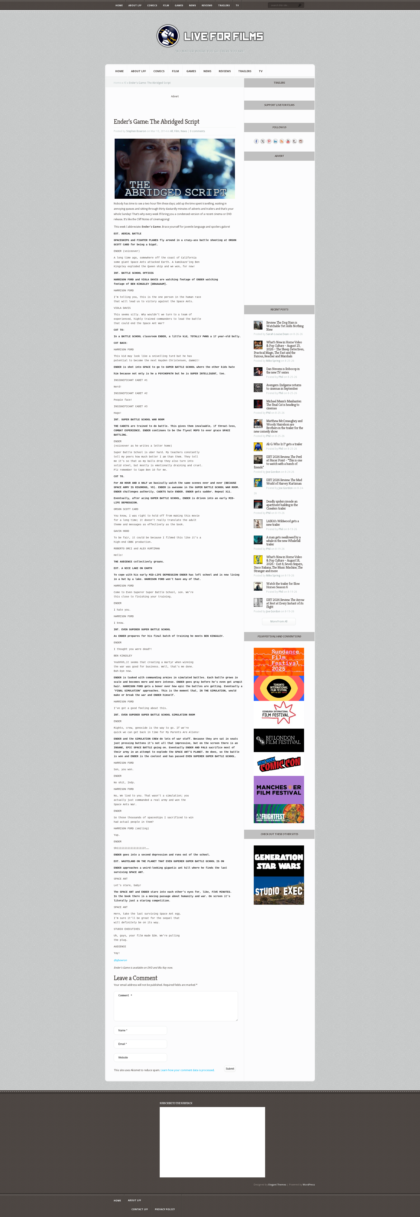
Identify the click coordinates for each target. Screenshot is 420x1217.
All (125, 82)
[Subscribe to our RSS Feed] (281, 141)
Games (179, 5)
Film (166, 5)
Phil (281, 377)
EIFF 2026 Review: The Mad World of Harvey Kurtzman (284, 482)
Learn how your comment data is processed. (188, 1070)
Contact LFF (139, 1209)
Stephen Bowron (136, 131)
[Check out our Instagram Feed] (300, 141)
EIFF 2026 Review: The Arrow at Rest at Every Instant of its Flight (285, 603)
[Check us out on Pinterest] (269, 141)
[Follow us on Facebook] (256, 141)
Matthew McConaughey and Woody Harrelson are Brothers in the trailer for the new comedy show (278, 426)
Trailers (224, 5)
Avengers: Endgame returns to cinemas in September (283, 387)
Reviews (207, 5)
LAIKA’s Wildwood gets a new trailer (282, 523)
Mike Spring (273, 360)
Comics (152, 5)
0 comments (197, 131)
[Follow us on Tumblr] (294, 141)
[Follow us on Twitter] (262, 141)
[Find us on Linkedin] (275, 141)
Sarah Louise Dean (277, 334)
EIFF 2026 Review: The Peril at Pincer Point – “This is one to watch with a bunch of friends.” (278, 462)
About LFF (135, 5)
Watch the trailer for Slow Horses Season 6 (282, 585)
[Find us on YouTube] (288, 141)
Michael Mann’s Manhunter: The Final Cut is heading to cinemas (283, 404)
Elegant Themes (277, 1184)
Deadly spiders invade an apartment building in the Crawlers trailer (282, 505)
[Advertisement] (175, 105)
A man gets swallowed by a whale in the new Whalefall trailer (283, 541)
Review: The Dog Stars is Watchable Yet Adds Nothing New (284, 326)
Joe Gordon (273, 471)
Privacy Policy (165, 1209)
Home (119, 5)
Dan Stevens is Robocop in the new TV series (282, 371)
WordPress (309, 1184)
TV (237, 5)
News (192, 5)
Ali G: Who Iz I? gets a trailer (284, 444)
